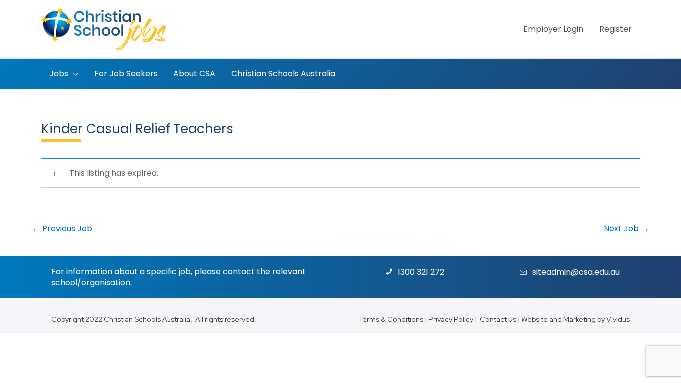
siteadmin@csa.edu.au (576, 272)
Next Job (626, 228)
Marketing (579, 319)
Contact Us (498, 319)
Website (534, 319)
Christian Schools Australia (147, 319)
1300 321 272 (421, 272)
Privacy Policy (450, 319)
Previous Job (62, 228)
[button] (73, 74)
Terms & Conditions (391, 319)
